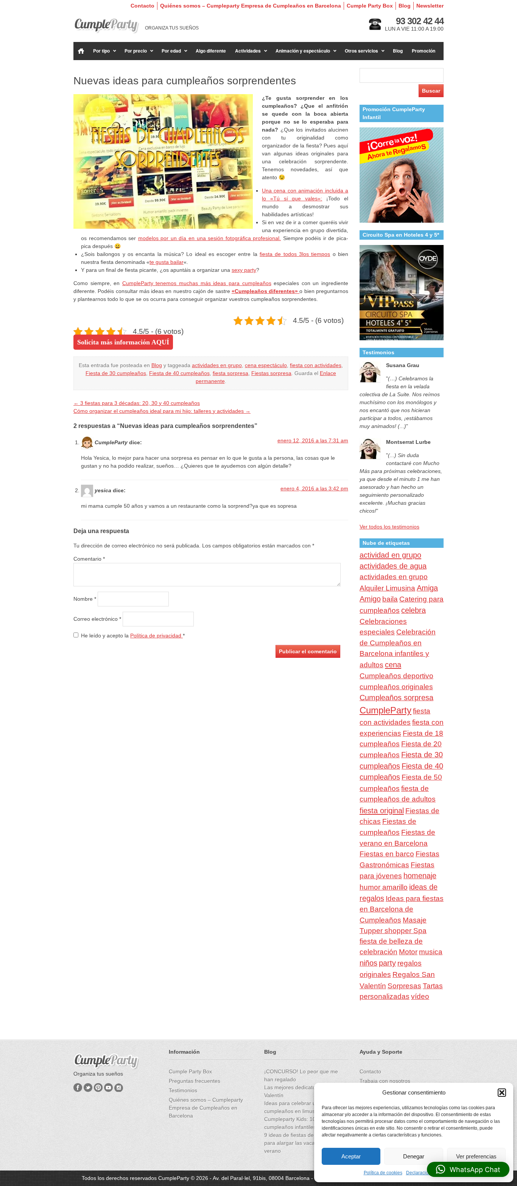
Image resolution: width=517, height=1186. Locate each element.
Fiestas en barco (387, 854)
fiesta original (382, 810)
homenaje (419, 875)
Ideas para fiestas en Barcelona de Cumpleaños (402, 909)
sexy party (244, 270)
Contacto (142, 6)
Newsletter (430, 6)
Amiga (427, 588)
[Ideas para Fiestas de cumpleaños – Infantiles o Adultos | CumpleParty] (106, 25)
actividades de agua (393, 566)
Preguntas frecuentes (194, 1081)
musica (430, 952)
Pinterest (98, 1087)
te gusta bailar (166, 262)
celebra (413, 610)
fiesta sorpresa (230, 373)
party (387, 963)
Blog (405, 6)
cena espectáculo (266, 365)
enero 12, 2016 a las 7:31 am (312, 440)
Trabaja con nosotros (385, 1081)
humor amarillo (384, 887)
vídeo (420, 996)
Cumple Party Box (370, 6)
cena (393, 664)
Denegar (413, 1156)
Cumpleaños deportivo (396, 675)
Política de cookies (383, 1172)
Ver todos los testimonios (389, 527)
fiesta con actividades (315, 365)
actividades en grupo (217, 365)
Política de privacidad (156, 636)
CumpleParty (385, 710)
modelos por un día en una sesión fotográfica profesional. (209, 238)
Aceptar (351, 1156)
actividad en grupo (390, 555)
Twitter (88, 1087)
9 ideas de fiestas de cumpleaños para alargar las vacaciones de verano (304, 1143)
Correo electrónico (97, 619)
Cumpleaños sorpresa (396, 697)
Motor (408, 952)
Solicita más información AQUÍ (123, 342)
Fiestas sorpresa (271, 373)
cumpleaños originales (396, 687)
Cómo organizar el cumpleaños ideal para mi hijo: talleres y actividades (162, 411)
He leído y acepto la (133, 636)
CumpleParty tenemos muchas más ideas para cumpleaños (196, 283)
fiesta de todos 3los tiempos (295, 254)
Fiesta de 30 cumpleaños (116, 373)
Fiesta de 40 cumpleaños (179, 373)
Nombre (84, 599)
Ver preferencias (476, 1156)
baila (390, 599)
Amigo (370, 599)
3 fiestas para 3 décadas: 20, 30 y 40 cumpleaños (136, 403)
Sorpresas (404, 985)
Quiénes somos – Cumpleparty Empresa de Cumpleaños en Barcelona (250, 6)
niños (368, 963)
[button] (502, 1092)
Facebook (77, 1087)
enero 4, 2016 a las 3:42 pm (314, 488)
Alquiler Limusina (387, 588)
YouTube (108, 1087)
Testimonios (183, 1090)
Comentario (89, 559)
